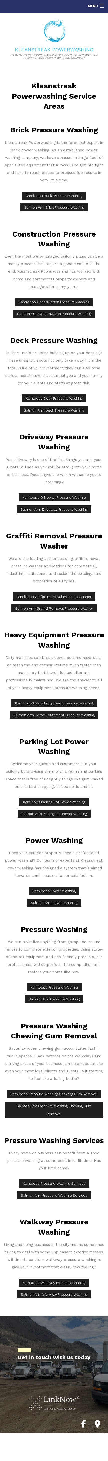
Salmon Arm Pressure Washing (54, 999)
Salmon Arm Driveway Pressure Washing (54, 509)
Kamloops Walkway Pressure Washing (54, 1283)
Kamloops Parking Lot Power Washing (54, 802)
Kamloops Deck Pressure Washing (54, 398)
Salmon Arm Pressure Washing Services (54, 1195)
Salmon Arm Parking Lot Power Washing (54, 814)
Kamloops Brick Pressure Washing (54, 196)
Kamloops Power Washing (54, 891)
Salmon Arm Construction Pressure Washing (54, 314)
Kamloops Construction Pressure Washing (54, 302)
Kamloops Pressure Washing (54, 987)
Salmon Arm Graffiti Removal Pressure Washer (54, 608)
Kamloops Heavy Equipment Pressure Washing (54, 703)
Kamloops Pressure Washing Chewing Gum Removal (54, 1094)
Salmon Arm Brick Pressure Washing (54, 207)
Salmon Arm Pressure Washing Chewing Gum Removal (54, 1110)
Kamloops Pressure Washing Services (54, 1183)
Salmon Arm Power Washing (54, 903)
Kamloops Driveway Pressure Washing (54, 497)
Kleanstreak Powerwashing (54, 50)
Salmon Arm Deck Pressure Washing (54, 410)
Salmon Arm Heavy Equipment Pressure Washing (54, 715)
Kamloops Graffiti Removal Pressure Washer (54, 597)
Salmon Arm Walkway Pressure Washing (54, 1294)
